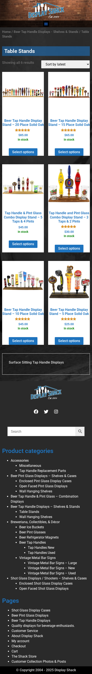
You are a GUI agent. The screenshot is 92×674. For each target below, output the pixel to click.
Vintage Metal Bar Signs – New (51, 568)
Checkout (19, 646)
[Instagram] (56, 411)
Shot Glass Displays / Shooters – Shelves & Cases (49, 578)
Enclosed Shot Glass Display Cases (46, 583)
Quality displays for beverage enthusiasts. (43, 626)
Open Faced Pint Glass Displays (43, 486)
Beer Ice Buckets (31, 527)
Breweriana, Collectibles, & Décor (35, 522)
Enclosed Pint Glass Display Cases (45, 481)
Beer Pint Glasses (32, 532)
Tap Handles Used (41, 553)
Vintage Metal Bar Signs (37, 558)
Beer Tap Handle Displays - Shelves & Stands (46, 32)
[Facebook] (35, 411)
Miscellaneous (30, 466)
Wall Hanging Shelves (35, 491)
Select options (23, 152)
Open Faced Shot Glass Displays (43, 589)
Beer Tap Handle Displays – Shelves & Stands (45, 507)
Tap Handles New (41, 548)
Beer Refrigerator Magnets (39, 537)
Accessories (20, 461)
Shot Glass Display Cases (31, 610)
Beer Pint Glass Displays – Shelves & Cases (43, 476)
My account (20, 641)
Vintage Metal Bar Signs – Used (52, 573)
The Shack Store (24, 656)
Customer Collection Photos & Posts (39, 661)
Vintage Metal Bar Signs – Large (52, 563)
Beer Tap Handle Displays (31, 621)
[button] (46, 24)
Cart (15, 651)
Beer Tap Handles (32, 542)
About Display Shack (27, 636)
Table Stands (29, 512)
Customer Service (25, 631)
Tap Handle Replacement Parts (42, 471)
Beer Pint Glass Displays (30, 615)
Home (6, 32)
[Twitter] (46, 411)
